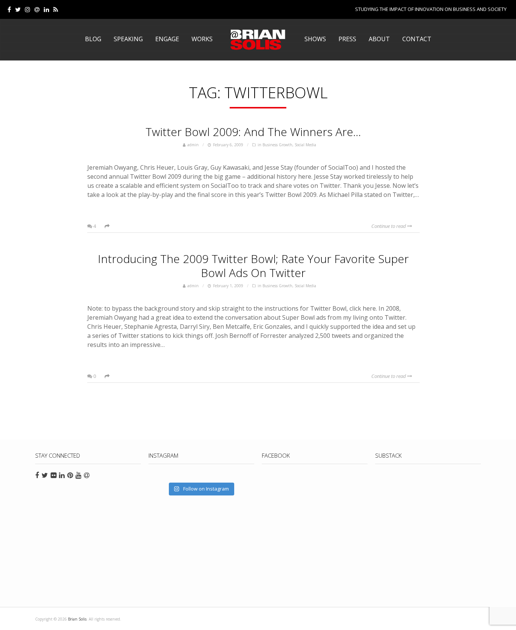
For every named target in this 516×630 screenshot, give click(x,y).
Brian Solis (258, 39)
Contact (416, 39)
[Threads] (37, 9)
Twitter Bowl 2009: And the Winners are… (253, 131)
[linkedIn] (46, 9)
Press (347, 39)
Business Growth (277, 144)
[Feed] (55, 9)
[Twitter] (18, 9)
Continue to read (389, 226)
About (379, 39)
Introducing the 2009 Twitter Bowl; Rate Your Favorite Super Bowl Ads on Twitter (253, 265)
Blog (93, 39)
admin (193, 144)
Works (202, 39)
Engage (167, 39)
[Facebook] (9, 9)
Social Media (305, 144)
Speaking (128, 39)
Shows (315, 39)
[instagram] (27, 9)
